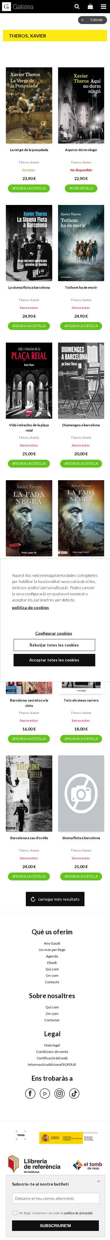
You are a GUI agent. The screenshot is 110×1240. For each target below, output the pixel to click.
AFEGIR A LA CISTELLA (28, 188)
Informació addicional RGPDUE (52, 1064)
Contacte (52, 982)
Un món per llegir (52, 949)
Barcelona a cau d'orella (29, 838)
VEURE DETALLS (81, 188)
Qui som (52, 969)
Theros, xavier (28, 162)
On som (52, 975)
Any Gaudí (52, 943)
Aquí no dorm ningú (81, 150)
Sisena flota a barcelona (81, 838)
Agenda (52, 956)
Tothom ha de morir (81, 287)
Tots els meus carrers (81, 700)
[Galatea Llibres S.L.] (17, 7)
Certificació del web (52, 1058)
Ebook (52, 962)
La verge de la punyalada (29, 150)
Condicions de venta (52, 1051)
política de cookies (30, 607)
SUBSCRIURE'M (55, 1225)
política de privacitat (78, 1213)
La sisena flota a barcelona (29, 287)
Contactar (52, 1020)
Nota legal (52, 1045)
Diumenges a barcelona (81, 425)
